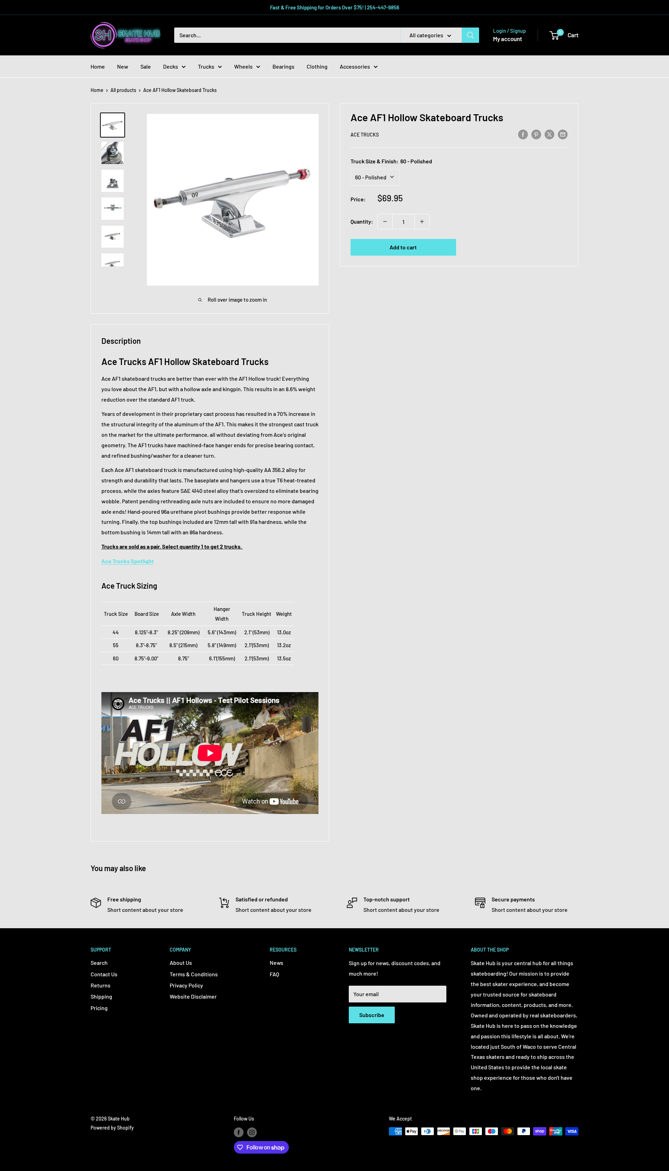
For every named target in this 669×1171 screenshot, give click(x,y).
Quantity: (362, 221)
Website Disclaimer (193, 996)
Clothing (317, 66)
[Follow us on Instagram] (252, 1132)
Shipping (101, 996)
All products (123, 90)
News (276, 962)
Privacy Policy (186, 985)
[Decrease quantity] (385, 221)
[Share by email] (563, 134)
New (122, 66)
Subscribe (371, 1014)
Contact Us (104, 974)
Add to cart (403, 247)
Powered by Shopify (112, 1128)
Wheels (243, 66)
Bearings (283, 66)
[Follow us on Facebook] (239, 1132)
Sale (145, 66)
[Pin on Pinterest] (536, 134)
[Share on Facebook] (523, 134)
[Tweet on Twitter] (549, 134)
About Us (181, 962)
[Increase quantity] (422, 221)
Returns (100, 985)
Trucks (206, 66)
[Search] (470, 35)
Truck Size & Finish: (391, 160)
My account (507, 38)
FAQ (274, 974)
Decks (170, 66)
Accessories (355, 66)
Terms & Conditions (194, 974)
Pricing (99, 1008)
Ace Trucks (365, 135)
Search (99, 962)
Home (98, 66)
